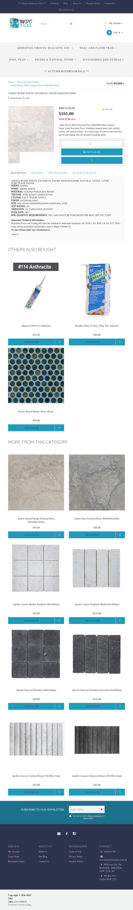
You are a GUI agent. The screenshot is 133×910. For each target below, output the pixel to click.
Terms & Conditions (95, 816)
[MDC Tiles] (21, 23)
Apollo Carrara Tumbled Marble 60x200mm (97, 604)
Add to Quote (92, 152)
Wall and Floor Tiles (97, 47)
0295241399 (109, 851)
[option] (31, 129)
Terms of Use (75, 851)
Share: (110, 83)
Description (18, 172)
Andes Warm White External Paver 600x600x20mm (35, 85)
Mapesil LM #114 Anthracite (36, 325)
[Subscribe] (101, 809)
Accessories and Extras (102, 59)
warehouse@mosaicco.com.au (112, 859)
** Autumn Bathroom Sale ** (32, 3)
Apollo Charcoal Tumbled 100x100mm (36, 690)
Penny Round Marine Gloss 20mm (36, 411)
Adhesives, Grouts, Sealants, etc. (44, 47)
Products (55, 3)
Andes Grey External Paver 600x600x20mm (96, 518)
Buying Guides (93, 3)
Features (37, 172)
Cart (116, 32)
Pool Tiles (18, 59)
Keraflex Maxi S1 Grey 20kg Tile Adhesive (97, 325)
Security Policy (76, 861)
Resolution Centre (16, 861)
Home (11, 82)
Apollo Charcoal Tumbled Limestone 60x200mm (97, 690)
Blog (65, 3)
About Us (77, 3)
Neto (29, 904)
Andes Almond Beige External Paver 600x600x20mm (36, 520)
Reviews (78, 172)
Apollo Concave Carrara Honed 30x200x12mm (36, 775)
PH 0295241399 (66, 9)
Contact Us (110, 3)
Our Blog (43, 856)
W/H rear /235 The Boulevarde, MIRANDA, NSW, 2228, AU (110, 868)
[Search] (71, 23)
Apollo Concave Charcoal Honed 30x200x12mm (97, 775)
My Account (115, 23)
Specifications (58, 172)
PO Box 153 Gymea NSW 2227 (108, 877)
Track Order (13, 856)
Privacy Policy (88, 818)
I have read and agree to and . (88, 817)
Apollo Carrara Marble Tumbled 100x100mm (36, 604)
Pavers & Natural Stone (54, 59)
